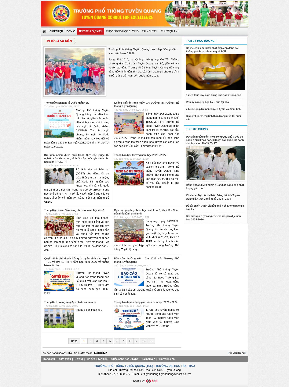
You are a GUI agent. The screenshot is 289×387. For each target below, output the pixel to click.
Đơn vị (79, 359)
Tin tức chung (197, 129)
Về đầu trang (237, 353)
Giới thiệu (65, 359)
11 (151, 341)
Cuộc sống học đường (122, 31)
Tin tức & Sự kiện (91, 31)
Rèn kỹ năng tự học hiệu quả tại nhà (207, 102)
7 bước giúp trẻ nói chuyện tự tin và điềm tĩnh (213, 109)
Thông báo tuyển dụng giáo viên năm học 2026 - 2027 (146, 302)
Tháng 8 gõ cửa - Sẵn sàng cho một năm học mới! (74, 210)
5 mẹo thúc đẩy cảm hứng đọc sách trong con (213, 95)
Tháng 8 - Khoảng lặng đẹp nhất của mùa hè (70, 302)
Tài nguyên (150, 31)
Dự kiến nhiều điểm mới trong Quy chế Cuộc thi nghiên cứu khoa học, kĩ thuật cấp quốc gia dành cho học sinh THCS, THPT (76, 158)
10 (143, 341)
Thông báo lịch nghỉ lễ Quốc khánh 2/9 (66, 102)
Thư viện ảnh (167, 359)
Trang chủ (49, 359)
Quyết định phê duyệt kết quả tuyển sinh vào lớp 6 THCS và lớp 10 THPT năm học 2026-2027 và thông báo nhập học (76, 262)
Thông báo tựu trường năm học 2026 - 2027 (140, 155)
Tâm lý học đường (200, 40)
